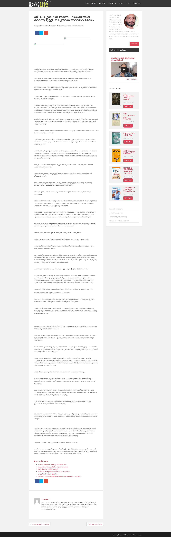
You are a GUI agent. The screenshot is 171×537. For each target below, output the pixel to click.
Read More (134, 44)
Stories (121, 3)
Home (86, 3)
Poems (128, 3)
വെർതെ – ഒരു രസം (116, 213)
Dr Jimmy (53, 26)
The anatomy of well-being (118, 217)
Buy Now (128, 106)
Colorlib (126, 535)
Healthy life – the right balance (119, 220)
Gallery (93, 3)
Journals (111, 3)
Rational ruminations (65, 26)
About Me (102, 3)
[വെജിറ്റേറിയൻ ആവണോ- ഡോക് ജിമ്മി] (124, 69)
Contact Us (136, 3)
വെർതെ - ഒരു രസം (78, 26)
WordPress (139, 535)
